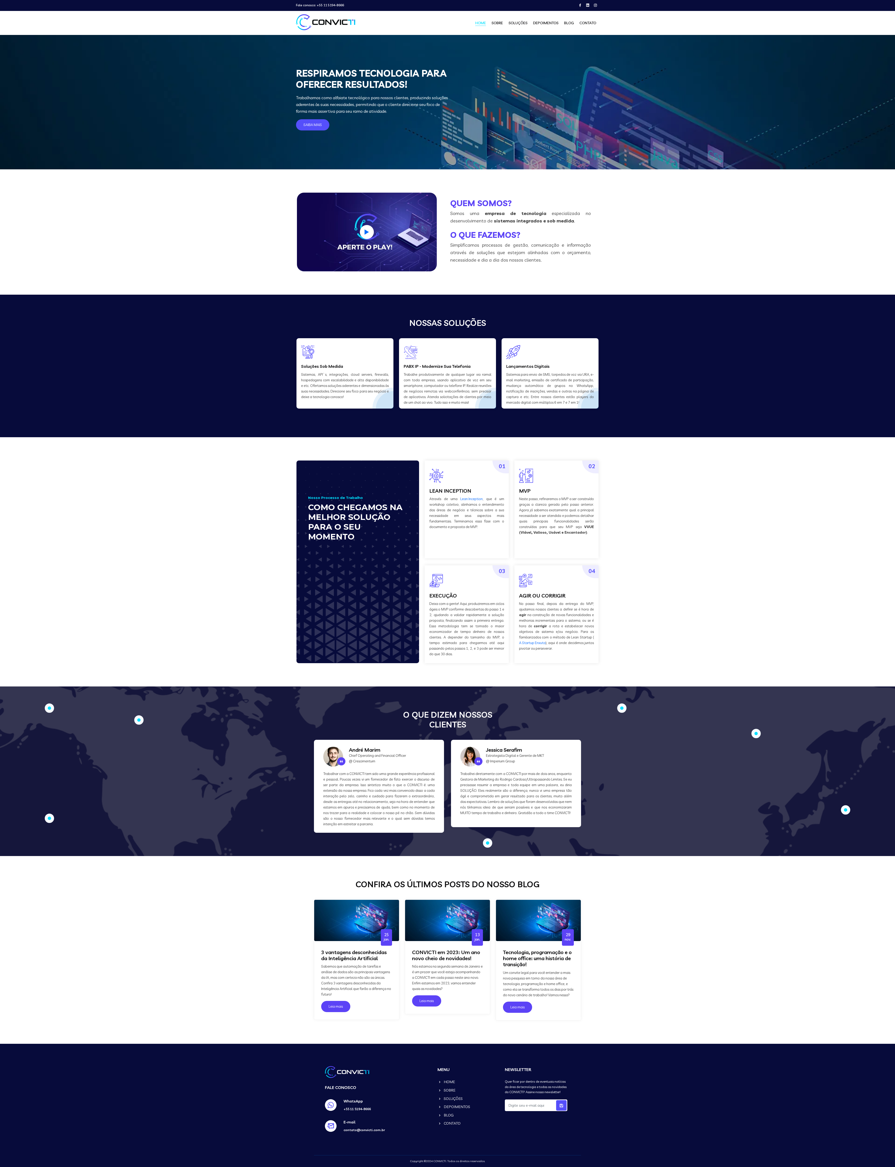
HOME (480, 22)
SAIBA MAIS (312, 125)
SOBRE (497, 22)
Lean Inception (471, 499)
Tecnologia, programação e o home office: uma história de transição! (537, 958)
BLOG (569, 22)
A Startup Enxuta (532, 643)
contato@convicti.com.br (364, 1130)
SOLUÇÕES (518, 22)
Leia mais (336, 1006)
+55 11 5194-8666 (330, 5)
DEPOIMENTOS (545, 22)
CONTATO (587, 22)
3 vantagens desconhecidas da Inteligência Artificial (354, 955)
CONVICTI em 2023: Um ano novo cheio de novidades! (446, 955)
